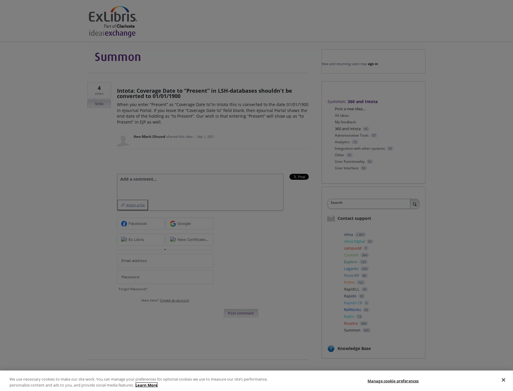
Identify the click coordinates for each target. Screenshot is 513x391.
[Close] (503, 380)
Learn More (146, 384)
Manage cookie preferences (393, 381)
